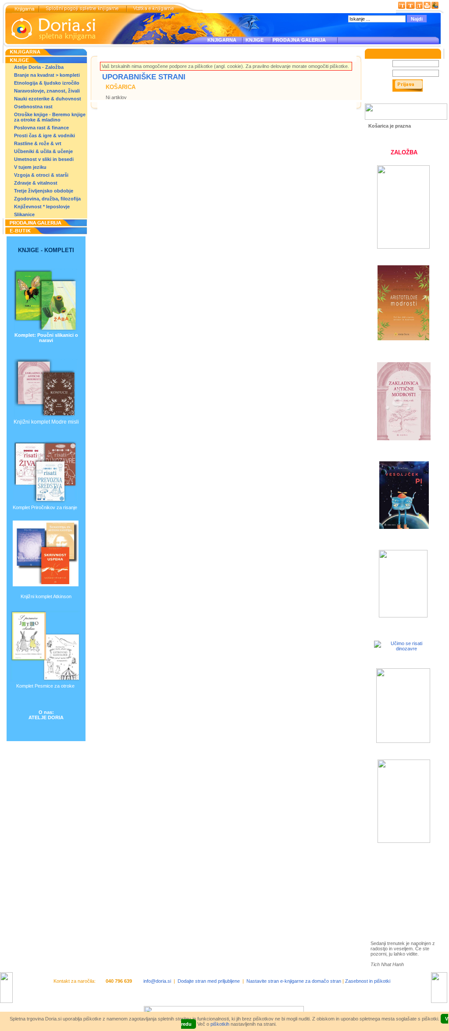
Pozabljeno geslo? (388, 100)
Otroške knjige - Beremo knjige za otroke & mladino (50, 117)
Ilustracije (390, 908)
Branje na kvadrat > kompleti (47, 75)
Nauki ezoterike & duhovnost (47, 98)
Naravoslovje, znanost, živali (47, 90)
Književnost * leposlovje (42, 206)
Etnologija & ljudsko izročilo (46, 83)
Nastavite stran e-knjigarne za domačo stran (293, 981)
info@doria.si (157, 981)
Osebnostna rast (33, 106)
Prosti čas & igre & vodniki (44, 135)
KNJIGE (253, 40)
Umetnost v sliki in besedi (44, 159)
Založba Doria (395, 871)
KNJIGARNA (221, 40)
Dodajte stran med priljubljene (209, 981)
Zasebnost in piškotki (367, 981)
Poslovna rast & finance (41, 127)
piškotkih (219, 1024)
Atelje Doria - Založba (39, 67)
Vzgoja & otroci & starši (41, 175)
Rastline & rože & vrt (37, 143)
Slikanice (24, 214)
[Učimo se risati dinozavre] (403, 648)
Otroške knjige (396, 883)
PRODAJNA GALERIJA (299, 40)
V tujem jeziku (30, 167)
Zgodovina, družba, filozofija (47, 198)
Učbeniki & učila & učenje (43, 151)
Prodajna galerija (399, 898)
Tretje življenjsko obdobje (43, 190)
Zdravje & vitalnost (35, 183)
